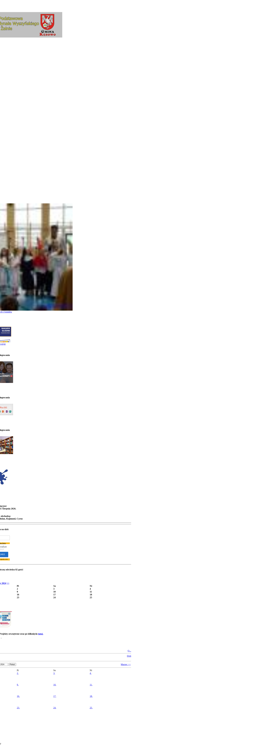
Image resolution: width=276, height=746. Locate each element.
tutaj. (40, 634)
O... (129, 651)
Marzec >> (126, 664)
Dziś (129, 656)
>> (8, 583)
